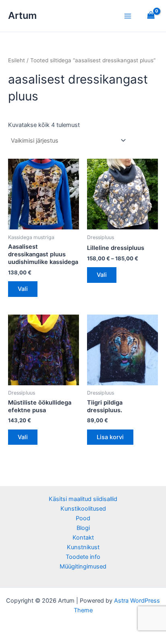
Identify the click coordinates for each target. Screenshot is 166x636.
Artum (22, 15)
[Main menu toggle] (128, 16)
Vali (23, 288)
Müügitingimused (83, 566)
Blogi (83, 528)
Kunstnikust (83, 547)
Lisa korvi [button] (110, 437)
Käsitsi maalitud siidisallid (83, 499)
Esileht (16, 60)
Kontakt (83, 537)
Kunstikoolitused (83, 508)
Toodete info (83, 556)
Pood (83, 518)
